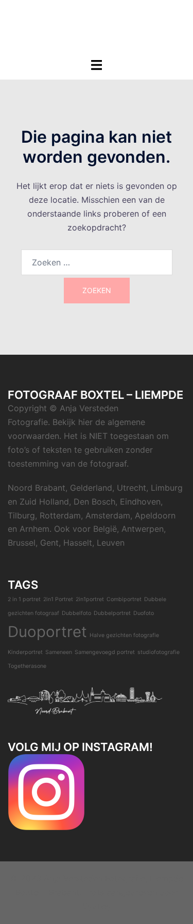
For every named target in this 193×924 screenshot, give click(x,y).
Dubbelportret (112, 613)
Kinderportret (25, 652)
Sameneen (58, 652)
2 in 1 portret (24, 599)
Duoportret (47, 632)
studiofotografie (158, 652)
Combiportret (124, 599)
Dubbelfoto (76, 613)
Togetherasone (27, 666)
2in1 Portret (58, 599)
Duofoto (143, 613)
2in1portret (90, 599)
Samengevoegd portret (105, 652)
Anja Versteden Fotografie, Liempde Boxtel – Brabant (96, 22)
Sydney (96, 906)
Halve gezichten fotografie (124, 635)
